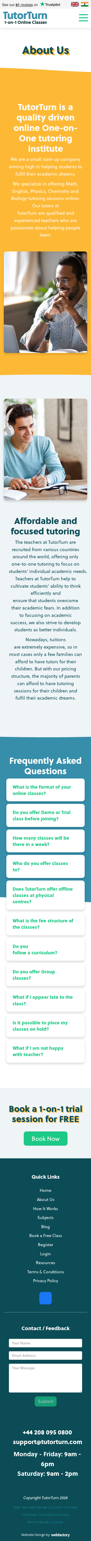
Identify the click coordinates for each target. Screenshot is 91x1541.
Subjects (45, 1217)
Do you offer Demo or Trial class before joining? (42, 815)
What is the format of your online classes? (42, 790)
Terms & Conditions (45, 1272)
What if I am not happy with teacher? (38, 1051)
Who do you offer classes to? (40, 866)
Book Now (46, 1138)
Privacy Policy (45, 1280)
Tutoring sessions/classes (45, 1515)
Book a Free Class (45, 1235)
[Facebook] (45, 1298)
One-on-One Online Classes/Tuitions (46, 1507)
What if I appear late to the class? (43, 1000)
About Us (45, 1199)
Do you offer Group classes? (34, 974)
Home (45, 1190)
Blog (45, 1226)
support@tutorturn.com (47, 1441)
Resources (45, 1262)
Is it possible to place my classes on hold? (40, 1025)
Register (45, 1244)
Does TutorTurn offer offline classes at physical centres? (43, 895)
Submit (45, 1401)
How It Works (45, 1208)
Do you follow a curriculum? (35, 949)
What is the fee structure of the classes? (43, 923)
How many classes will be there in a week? (41, 841)
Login (45, 1254)
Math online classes (45, 1522)
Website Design (33, 1534)
